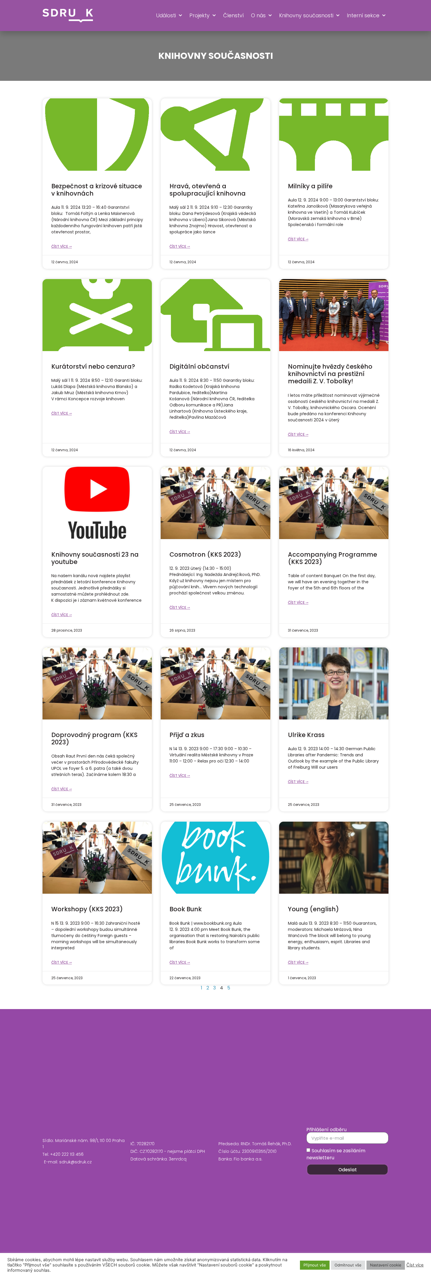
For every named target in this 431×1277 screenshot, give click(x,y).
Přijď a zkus (186, 735)
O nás (258, 15)
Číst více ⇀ (61, 246)
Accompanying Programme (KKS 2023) (332, 558)
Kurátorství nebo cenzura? (93, 366)
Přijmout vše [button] (314, 1265)
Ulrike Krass (306, 735)
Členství (233, 15)
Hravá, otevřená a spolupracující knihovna (207, 190)
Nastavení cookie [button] (385, 1265)
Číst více (415, 1265)
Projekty (199, 15)
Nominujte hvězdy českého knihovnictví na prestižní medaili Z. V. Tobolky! (330, 373)
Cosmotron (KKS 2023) (205, 554)
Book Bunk (185, 909)
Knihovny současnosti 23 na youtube (95, 558)
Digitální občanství (199, 366)
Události (166, 15)
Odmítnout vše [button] (348, 1265)
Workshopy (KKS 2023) (87, 909)
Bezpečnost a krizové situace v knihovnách (96, 190)
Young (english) (313, 909)
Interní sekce (363, 15)
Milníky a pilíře (310, 186)
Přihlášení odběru (326, 1129)
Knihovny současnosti (306, 15)
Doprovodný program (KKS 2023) (94, 738)
